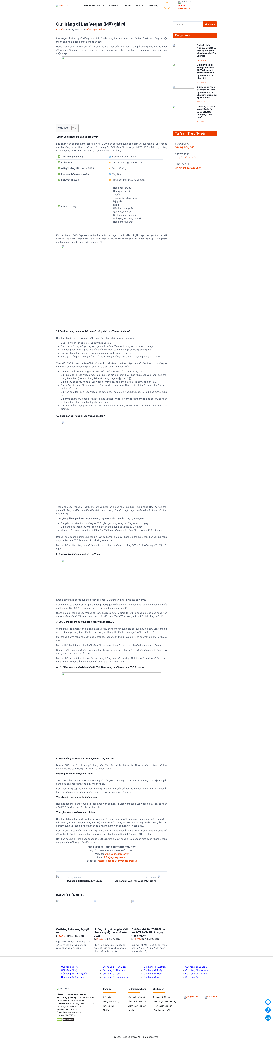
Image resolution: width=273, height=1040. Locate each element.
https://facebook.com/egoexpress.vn (117, 860)
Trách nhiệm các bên (162, 1006)
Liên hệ (131, 1010)
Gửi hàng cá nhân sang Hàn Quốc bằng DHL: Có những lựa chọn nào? (206, 111)
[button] (167, 5)
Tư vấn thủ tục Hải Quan (188, 167)
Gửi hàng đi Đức (153, 973)
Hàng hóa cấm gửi (161, 1010)
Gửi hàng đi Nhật (70, 966)
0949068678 (184, 8)
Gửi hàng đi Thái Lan (114, 970)
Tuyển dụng (108, 1006)
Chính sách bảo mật (137, 1006)
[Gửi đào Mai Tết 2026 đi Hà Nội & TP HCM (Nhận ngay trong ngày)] (149, 902)
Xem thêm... (201, 60)
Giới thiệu (107, 997)
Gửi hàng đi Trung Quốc (74, 973)
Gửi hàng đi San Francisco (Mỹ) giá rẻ (135, 880)
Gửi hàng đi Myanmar (196, 973)
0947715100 (71, 1015)
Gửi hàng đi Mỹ (69, 970)
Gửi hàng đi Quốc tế (95, 29)
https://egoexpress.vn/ (116, 853)
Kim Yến (60, 29)
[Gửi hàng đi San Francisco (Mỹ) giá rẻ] (162, 879)
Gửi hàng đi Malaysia (196, 970)
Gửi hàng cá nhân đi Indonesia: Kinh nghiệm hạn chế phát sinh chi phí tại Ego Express (207, 92)
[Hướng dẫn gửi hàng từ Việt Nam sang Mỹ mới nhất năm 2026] (111, 902)
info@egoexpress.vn (115, 857)
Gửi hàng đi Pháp (153, 970)
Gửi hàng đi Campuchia (115, 977)
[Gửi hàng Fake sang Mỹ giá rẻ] (74, 902)
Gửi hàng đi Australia (155, 966)
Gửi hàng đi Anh (152, 977)
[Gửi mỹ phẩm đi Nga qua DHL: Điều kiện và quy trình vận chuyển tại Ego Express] (183, 46)
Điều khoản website (137, 1001)
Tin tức (106, 1010)
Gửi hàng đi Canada (196, 966)
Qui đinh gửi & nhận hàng (164, 1001)
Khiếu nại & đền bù (161, 997)
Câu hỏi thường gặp (137, 997)
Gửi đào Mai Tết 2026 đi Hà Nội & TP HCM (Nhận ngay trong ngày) (148, 932)
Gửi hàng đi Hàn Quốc (114, 966)
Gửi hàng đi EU (193, 977)
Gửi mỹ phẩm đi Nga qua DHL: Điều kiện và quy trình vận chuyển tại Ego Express (206, 50)
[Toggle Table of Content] (72, 128)
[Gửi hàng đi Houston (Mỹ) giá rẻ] (60, 879)
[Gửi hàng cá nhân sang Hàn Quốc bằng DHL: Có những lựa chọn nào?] (183, 107)
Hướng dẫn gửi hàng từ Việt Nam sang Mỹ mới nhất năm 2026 (111, 932)
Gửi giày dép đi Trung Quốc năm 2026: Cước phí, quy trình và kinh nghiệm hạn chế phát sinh (205, 71)
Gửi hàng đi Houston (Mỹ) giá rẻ (85, 880)
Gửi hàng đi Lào (111, 973)
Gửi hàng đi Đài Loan (72, 977)
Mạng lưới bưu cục (111, 1001)
